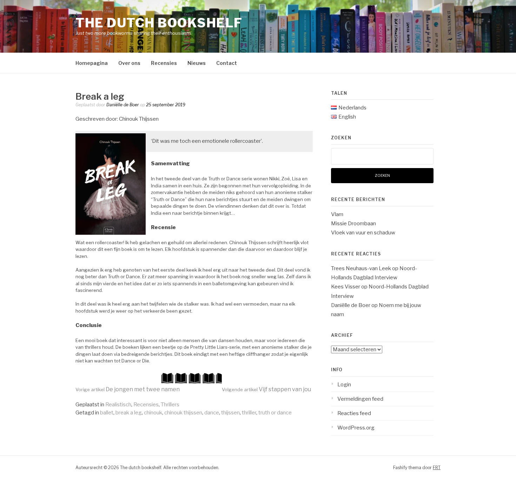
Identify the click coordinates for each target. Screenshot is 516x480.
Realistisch (118, 404)
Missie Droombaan (353, 223)
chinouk (153, 412)
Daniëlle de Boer (122, 104)
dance (211, 412)
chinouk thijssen (183, 412)
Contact (226, 63)
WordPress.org (356, 428)
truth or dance (275, 412)
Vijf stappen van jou (266, 389)
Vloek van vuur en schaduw (363, 232)
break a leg (128, 412)
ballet (106, 412)
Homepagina (91, 63)
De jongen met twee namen (127, 389)
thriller (249, 412)
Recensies (164, 63)
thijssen (230, 412)
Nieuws (196, 63)
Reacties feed (354, 413)
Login (344, 384)
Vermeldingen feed (360, 399)
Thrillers (170, 404)
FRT (437, 467)
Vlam (337, 214)
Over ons (129, 63)
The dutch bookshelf (159, 23)
